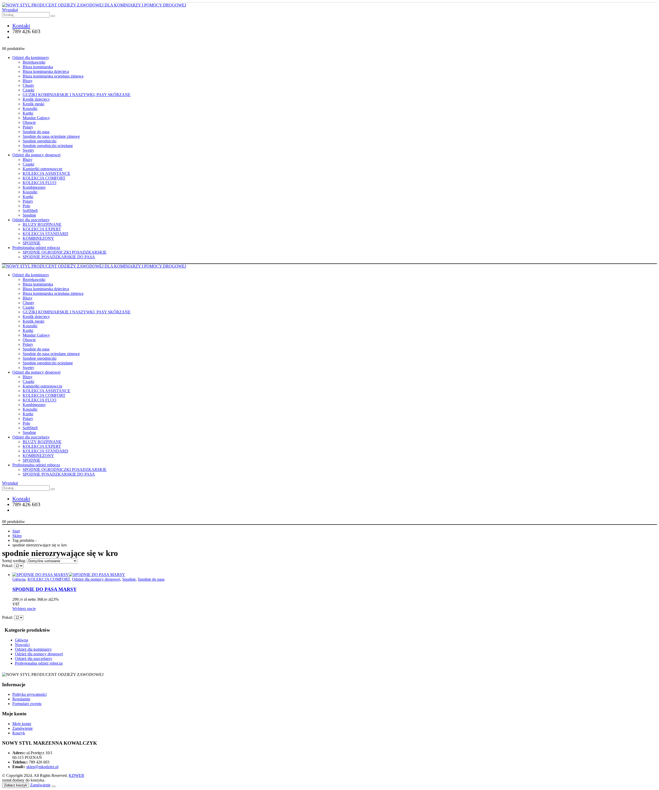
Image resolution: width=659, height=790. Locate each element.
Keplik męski (33, 104)
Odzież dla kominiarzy (30, 57)
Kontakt (21, 26)
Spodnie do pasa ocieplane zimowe (51, 136)
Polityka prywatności (29, 694)
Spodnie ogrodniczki (39, 141)
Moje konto (21, 724)
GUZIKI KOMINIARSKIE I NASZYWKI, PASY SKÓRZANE (77, 94)
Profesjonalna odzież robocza (36, 247)
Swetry (28, 150)
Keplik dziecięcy (36, 99)
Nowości (22, 644)
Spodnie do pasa (36, 132)
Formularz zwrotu (26, 703)
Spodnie (29, 215)
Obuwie (29, 122)
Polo (26, 206)
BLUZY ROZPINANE (42, 224)
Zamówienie (22, 728)
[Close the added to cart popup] (53, 786)
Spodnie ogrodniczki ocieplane (48, 145)
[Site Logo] (94, 5)
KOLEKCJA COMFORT (44, 178)
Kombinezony (34, 187)
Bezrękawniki (34, 62)
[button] (10, 9)
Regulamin (21, 699)
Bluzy (27, 81)
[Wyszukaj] (53, 16)
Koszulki (30, 108)
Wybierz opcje (24, 608)
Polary (28, 127)
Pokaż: (8, 565)
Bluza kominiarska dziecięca (46, 71)
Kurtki (28, 113)
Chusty (28, 85)
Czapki (28, 90)
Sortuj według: (14, 561)
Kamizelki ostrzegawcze (42, 169)
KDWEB (76, 775)
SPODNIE (31, 243)
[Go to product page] (334, 574)
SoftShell (30, 210)
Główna (18, 579)
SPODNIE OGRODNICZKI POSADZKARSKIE (65, 252)
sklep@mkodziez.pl (42, 767)
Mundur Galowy (36, 118)
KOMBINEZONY (38, 238)
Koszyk (18, 733)
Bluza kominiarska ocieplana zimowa (53, 76)
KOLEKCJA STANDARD (45, 233)
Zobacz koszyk (15, 785)
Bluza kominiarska (38, 67)
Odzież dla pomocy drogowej (36, 155)
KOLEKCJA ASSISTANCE (46, 173)
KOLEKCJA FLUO (39, 183)
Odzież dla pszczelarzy (31, 220)
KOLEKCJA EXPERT (42, 229)
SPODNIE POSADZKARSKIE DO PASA (59, 257)
